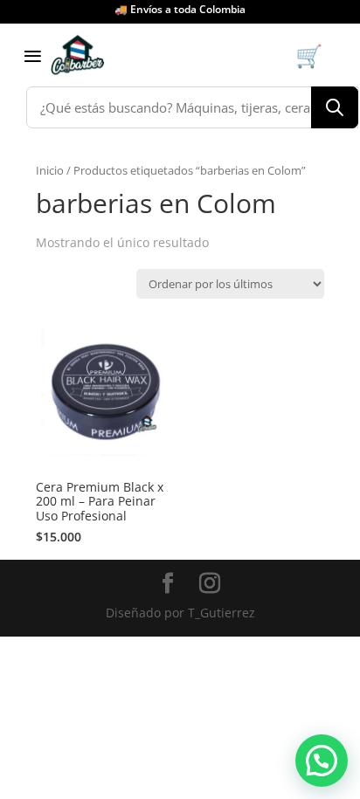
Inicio (50, 170)
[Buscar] (334, 107)
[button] (321, 760)
